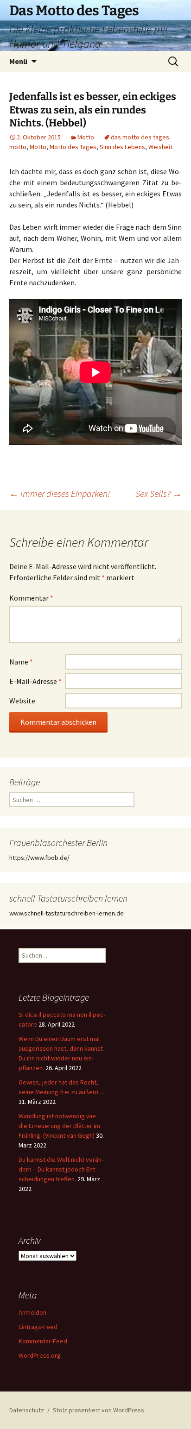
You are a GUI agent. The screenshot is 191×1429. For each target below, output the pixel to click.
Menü (18, 61)
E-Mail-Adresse (35, 681)
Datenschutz (26, 1410)
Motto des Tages (73, 147)
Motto (85, 137)
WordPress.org (40, 1355)
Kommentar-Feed (43, 1341)
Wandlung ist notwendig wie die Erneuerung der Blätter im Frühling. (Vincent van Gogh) (59, 1126)
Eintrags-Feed (38, 1326)
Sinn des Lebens (122, 147)
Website (22, 700)
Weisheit (160, 147)
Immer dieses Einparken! (59, 493)
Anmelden (32, 1312)
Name (21, 661)
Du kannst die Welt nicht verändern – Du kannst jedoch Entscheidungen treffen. (61, 1169)
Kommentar (31, 597)
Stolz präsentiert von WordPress (98, 1410)
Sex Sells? (158, 493)
